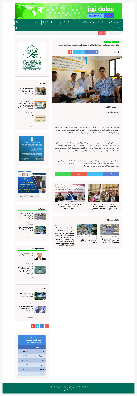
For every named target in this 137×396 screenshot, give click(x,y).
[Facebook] (51, 22)
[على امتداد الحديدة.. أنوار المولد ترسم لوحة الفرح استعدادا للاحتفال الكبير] (40, 296)
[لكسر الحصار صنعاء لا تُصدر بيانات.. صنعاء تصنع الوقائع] (40, 256)
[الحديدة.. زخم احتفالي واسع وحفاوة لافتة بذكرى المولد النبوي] (87, 229)
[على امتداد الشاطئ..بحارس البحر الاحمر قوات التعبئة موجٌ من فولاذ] (40, 309)
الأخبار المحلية (108, 42)
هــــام (31, 115)
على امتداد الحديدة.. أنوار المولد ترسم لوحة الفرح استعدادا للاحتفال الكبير (26, 294)
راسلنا (119, 28)
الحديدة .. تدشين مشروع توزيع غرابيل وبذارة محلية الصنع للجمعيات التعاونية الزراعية (110, 240)
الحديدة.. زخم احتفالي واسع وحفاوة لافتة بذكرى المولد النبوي (88, 240)
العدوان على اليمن (92, 22)
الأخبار (110, 22)
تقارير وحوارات (81, 22)
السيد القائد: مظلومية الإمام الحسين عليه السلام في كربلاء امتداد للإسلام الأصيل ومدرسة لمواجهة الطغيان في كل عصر (25, 270)
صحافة (103, 22)
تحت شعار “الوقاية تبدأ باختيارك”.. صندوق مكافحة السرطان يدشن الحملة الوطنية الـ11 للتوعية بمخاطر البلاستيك (25, 105)
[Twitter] (47, 22)
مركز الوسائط (66, 22)
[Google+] (16, 28)
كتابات (74, 22)
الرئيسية (117, 22)
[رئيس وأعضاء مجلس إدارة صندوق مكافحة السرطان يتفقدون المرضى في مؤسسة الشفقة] (40, 91)
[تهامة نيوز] (68, 11)
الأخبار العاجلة (115, 42)
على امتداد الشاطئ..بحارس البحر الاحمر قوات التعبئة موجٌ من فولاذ (26, 308)
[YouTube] (43, 22)
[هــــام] (40, 118)
